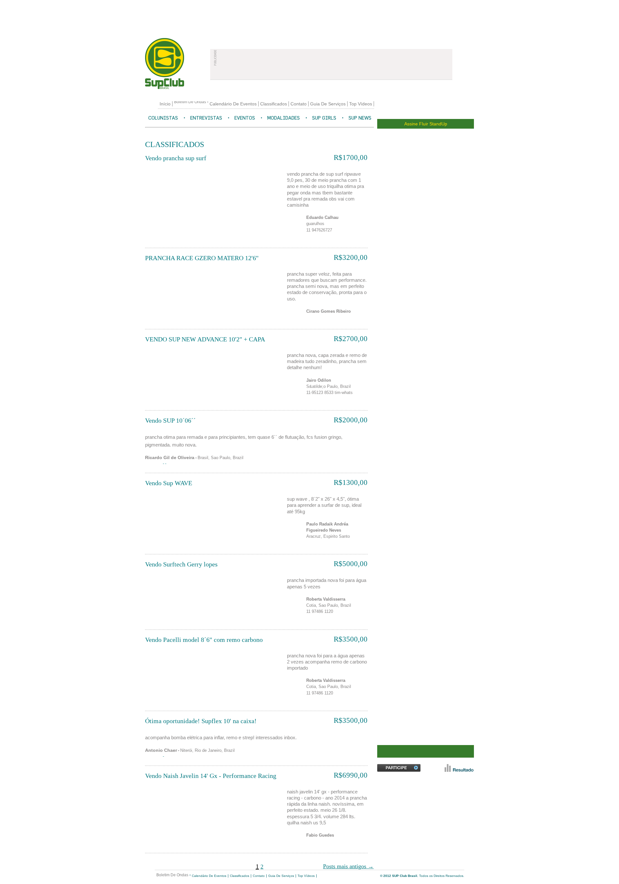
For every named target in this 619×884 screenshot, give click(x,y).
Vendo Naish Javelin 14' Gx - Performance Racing (210, 775)
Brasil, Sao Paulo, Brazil (220, 457)
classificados (273, 103)
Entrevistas (206, 117)
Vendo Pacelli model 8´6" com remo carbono (204, 639)
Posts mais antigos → (348, 866)
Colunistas (163, 117)
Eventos (244, 117)
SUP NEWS (360, 117)
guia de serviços (328, 103)
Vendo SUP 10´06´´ (170, 420)
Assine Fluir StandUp (425, 123)
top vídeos (360, 103)
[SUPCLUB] (174, 63)
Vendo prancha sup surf (175, 158)
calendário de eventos (233, 103)
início (165, 103)
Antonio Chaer (161, 750)
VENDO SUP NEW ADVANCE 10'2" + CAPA (205, 339)
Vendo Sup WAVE (168, 482)
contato (298, 103)
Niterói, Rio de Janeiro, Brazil (207, 750)
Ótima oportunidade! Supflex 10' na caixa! (201, 720)
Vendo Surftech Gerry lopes (181, 564)
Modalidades (283, 117)
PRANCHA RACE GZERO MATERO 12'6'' (202, 257)
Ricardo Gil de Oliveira (169, 457)
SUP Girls (324, 117)
